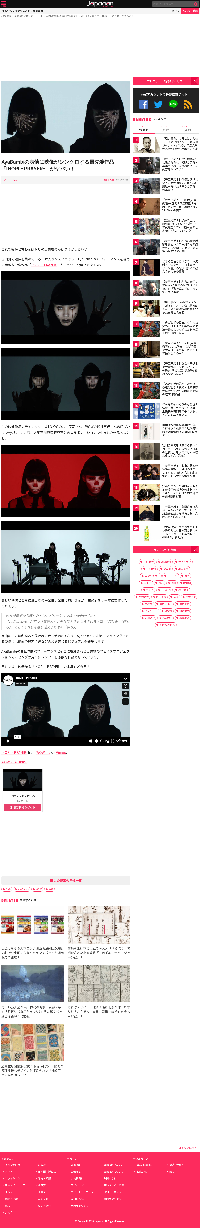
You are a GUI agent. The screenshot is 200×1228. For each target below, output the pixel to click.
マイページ (77, 1185)
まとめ (42, 1164)
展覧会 (168, 611)
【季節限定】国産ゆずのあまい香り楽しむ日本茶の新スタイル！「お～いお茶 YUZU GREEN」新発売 (180, 532)
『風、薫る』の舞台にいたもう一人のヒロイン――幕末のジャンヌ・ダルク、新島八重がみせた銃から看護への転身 (180, 143)
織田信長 (183, 590)
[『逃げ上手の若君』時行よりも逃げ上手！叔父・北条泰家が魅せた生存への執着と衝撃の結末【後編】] (146, 391)
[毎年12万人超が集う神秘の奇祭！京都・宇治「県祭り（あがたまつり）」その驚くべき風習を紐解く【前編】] (32, 984)
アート (39, 15)
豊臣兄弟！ (166, 604)
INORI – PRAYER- (44, 264)
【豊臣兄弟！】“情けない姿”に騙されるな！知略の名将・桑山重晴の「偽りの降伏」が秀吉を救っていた (180, 164)
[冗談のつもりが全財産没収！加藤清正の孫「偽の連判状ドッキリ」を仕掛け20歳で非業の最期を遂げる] (146, 493)
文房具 (148, 604)
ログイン (175, 10)
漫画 (173, 583)
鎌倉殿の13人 (167, 625)
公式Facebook (144, 104)
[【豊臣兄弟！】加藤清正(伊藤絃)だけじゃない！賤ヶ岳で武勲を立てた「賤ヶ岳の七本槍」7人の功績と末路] (146, 227)
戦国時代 (166, 562)
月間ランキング (80, 1206)
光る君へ (167, 618)
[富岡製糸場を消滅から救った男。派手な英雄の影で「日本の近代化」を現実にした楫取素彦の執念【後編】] (146, 452)
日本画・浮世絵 (47, 1171)
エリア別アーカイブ (82, 1192)
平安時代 (151, 569)
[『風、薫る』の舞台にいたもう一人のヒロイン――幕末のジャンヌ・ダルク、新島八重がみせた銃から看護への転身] (146, 145)
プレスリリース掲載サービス (164, 81)
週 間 (166, 128)
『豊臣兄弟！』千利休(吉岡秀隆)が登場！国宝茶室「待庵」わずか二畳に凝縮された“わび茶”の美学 (180, 205)
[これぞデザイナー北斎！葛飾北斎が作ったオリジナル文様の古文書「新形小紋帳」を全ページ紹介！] (99, 984)
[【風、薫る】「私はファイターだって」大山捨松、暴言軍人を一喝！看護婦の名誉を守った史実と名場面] (146, 309)
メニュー (3, 4)
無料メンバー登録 (114, 1185)
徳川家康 (161, 597)
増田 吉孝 (109, 180)
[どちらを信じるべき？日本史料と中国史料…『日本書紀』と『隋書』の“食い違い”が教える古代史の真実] (146, 268)
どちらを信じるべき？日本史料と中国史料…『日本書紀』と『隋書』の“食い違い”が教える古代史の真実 (180, 266)
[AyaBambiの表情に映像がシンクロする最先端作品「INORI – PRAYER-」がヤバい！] (65, 118)
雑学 (187, 576)
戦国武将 (183, 569)
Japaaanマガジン (23, 15)
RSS (188, 104)
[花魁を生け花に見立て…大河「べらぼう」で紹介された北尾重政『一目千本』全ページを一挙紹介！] (99, 925)
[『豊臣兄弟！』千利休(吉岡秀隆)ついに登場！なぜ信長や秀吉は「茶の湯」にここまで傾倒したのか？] (146, 350)
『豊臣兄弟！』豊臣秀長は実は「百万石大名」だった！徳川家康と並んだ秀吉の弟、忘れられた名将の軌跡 (180, 511)
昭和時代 (150, 618)
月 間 (188, 128)
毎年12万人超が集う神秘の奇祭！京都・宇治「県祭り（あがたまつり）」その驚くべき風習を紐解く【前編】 (31, 1011)
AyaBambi (23, 889)
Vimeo (61, 752)
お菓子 (147, 583)
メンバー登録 (190, 10)
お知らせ (76, 1171)
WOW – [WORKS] (14, 761)
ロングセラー (152, 576)
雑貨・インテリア (15, 1185)
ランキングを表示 (165, 549)
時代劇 (187, 583)
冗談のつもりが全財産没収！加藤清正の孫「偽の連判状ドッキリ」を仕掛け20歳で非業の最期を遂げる (180, 491)
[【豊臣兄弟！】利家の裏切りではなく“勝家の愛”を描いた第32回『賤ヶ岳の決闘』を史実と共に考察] (146, 289)
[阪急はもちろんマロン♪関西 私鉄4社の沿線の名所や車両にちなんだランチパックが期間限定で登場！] (32, 925)
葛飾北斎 (184, 618)
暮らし (9, 1206)
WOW (39, 889)
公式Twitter (158, 104)
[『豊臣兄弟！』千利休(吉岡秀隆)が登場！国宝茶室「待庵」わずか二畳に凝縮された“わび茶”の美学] (146, 207)
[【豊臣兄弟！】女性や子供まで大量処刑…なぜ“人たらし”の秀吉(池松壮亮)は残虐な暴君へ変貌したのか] (146, 370)
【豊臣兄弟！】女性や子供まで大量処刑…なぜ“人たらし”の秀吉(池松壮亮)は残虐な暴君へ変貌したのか (180, 368)
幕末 (161, 583)
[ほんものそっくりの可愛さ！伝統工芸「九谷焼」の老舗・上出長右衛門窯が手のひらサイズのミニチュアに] (146, 411)
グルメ (9, 1192)
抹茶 (176, 597)
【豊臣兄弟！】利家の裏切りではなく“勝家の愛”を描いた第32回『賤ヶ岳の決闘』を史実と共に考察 (180, 286)
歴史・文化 (44, 1206)
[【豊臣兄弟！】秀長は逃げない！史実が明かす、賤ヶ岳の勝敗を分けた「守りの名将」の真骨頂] (146, 186)
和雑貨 (42, 1185)
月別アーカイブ (112, 1192)
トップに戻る (189, 1148)
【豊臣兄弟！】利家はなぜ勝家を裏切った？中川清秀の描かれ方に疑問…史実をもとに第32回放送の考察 (180, 246)
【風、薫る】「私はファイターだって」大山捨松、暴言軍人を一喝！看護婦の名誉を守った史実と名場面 (180, 307)
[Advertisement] (65, 50)
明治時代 (144, 597)
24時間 (143, 128)
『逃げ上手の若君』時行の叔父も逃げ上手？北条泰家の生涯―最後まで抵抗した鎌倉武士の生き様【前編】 (180, 327)
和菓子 (42, 1192)
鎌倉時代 (184, 611)
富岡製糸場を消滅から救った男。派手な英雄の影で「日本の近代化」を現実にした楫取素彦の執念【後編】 (180, 450)
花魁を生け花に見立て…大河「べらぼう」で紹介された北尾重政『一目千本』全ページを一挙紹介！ (99, 952)
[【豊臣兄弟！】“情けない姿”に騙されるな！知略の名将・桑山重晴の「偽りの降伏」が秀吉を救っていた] (146, 166)
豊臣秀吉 (184, 604)
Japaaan (100, 4)
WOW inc (43, 752)
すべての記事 (12, 1164)
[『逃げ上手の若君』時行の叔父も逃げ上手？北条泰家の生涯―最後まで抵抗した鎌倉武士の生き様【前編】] (146, 329)
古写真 (9, 1212)
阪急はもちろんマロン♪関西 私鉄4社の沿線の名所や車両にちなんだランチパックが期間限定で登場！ (32, 952)
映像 (51, 889)
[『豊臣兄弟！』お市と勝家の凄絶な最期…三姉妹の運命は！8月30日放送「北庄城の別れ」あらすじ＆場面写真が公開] (146, 473)
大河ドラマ (184, 562)
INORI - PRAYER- (23, 796)
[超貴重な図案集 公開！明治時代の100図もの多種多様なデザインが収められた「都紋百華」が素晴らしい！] (32, 1043)
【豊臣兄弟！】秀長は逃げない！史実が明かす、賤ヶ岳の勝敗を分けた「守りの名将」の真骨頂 (180, 184)
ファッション (12, 1178)
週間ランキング (112, 1199)
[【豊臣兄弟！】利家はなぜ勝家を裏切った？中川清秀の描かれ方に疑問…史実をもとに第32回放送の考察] (146, 248)
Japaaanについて (114, 1171)
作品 (15, 180)
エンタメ (43, 1199)
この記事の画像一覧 (67, 880)
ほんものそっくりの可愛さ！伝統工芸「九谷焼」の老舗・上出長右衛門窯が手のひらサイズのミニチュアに (180, 409)
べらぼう (166, 590)
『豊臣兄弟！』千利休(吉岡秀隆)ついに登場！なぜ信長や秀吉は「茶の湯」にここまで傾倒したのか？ (180, 348)
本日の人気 (77, 1199)
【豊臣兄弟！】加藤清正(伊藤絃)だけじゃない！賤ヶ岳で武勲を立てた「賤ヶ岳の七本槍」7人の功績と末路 (180, 225)
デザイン (191, 597)
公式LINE (173, 104)
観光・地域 (11, 1199)
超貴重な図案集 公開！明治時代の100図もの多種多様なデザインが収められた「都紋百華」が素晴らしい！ (32, 1070)
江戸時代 (149, 562)
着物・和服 (44, 1178)
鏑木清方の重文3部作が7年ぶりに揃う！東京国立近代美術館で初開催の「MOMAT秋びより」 (180, 430)
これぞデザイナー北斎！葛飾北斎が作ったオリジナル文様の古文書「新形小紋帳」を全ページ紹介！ (99, 1011)
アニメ (167, 569)
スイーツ (172, 576)
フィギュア (151, 611)
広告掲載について (81, 1178)
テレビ (150, 590)
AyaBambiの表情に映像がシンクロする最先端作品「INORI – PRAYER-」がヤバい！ (90, 15)
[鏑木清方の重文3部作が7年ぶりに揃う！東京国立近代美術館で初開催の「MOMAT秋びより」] (146, 432)
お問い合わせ (111, 1178)
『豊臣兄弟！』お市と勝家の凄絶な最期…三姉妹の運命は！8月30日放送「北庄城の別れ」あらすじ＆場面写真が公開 (180, 472)
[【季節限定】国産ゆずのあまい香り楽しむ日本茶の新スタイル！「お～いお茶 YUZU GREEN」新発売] (146, 534)
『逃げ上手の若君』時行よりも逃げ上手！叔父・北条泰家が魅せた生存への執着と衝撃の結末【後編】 (180, 389)
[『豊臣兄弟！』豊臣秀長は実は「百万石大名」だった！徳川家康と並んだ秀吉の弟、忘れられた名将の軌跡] (146, 513)
